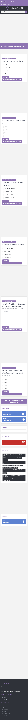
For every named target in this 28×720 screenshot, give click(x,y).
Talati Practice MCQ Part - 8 (9, 58)
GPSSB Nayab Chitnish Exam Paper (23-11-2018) (12, 457)
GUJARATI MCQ (16, 8)
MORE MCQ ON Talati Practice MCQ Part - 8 (14, 401)
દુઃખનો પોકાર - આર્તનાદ (8, 191)
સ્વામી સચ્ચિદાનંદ (7, 64)
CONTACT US (11, 1)
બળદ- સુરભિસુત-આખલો (8, 248)
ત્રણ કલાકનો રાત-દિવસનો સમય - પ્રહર (11, 194)
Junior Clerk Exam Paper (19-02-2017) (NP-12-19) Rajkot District (13, 470)
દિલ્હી (5, 132)
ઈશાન (5, 382)
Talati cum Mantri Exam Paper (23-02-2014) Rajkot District (12, 455)
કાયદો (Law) (5, 460)
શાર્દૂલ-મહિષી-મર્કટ (7, 254)
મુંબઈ (5, 129)
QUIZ (6, 1)
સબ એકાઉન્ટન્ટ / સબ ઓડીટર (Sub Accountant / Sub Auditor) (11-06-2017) (12, 479)
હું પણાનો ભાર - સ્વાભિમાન (9, 197)
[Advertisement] (14, 29)
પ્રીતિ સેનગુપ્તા (7, 73)
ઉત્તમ (5, 315)
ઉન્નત (5, 324)
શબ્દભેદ (4, 473)
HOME (2, 1)
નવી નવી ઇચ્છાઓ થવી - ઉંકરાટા (10, 188)
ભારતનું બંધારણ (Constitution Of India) (10, 467)
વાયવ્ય (5, 379)
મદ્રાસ (5, 126)
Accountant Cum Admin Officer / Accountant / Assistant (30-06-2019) (13, 476)
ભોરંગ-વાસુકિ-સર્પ (7, 257)
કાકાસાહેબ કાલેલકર (8, 70)
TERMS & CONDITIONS (6, 713)
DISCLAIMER (4, 711)
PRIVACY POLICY (5, 709)
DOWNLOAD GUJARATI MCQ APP (13, 79)
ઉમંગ (5, 318)
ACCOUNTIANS (5, 699)
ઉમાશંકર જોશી (7, 67)
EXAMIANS (4, 697)
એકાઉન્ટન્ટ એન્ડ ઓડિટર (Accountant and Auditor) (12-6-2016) (13, 462)
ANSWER (5, 77)
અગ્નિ (5, 388)
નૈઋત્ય (5, 385)
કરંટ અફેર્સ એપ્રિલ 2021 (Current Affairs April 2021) (12, 465)
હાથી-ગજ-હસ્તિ (7, 251)
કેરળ (5, 135)
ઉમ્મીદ (5, 321)
